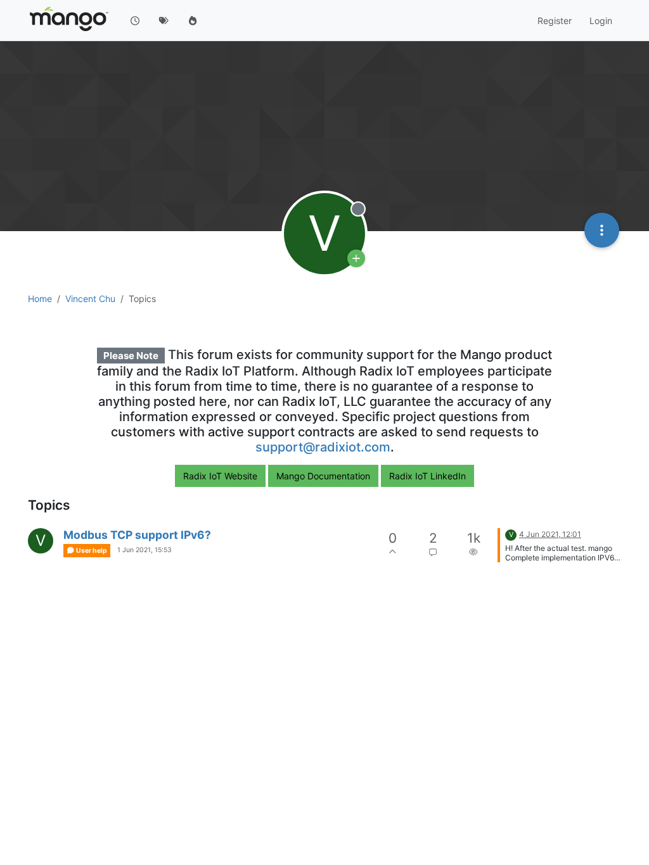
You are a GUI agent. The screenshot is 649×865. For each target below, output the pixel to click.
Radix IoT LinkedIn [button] (427, 475)
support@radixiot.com (322, 447)
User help (91, 550)
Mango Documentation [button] (323, 475)
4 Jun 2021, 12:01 (550, 534)
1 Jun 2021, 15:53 (144, 550)
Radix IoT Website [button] (220, 475)
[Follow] (356, 258)
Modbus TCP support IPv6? (137, 534)
